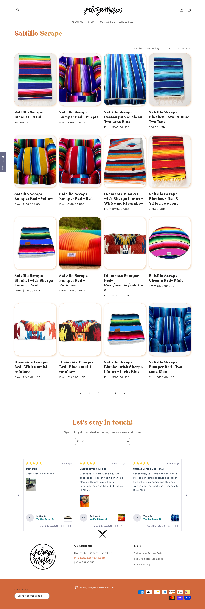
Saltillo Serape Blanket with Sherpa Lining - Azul (33, 280)
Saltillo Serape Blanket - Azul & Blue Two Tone (169, 117)
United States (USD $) (30, 596)
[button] (17, 9)
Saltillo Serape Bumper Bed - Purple (78, 114)
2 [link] (98, 393)
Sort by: (138, 48)
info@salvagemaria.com (90, 557)
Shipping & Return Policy (149, 553)
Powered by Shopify (105, 588)
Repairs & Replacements (148, 558)
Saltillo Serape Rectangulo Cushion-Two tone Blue (124, 117)
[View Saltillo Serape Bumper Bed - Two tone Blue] (175, 518)
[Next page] (124, 393)
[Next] (187, 495)
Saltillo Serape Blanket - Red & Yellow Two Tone (163, 199)
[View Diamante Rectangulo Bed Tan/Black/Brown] (68, 518)
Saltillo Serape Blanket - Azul (28, 114)
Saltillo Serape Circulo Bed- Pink (166, 278)
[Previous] (18, 495)
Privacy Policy (142, 564)
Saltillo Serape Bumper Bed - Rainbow (73, 280)
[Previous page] (80, 393)
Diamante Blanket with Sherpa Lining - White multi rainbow (124, 199)
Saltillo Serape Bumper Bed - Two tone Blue (165, 367)
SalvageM (92, 588)
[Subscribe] (127, 441)
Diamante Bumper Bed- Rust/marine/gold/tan (123, 282)
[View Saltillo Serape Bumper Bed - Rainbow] (121, 518)
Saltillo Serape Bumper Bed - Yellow (33, 196)
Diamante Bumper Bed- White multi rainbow (31, 367)
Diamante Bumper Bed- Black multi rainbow (76, 367)
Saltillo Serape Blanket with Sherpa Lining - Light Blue (123, 367)
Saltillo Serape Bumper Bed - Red (76, 196)
